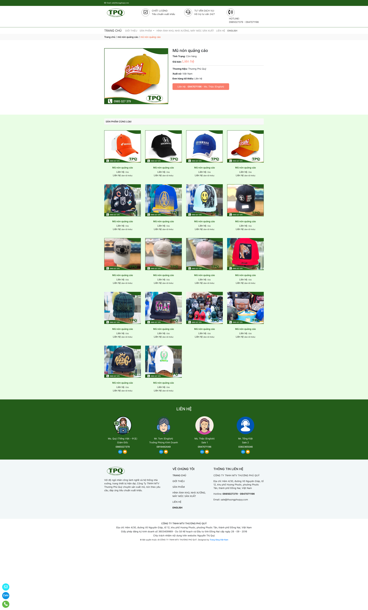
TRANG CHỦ (113, 30)
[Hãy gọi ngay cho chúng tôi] (4, 604)
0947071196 (195, 86)
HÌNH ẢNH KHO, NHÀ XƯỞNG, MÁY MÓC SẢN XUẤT (185, 30)
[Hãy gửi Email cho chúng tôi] (4, 587)
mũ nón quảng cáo (128, 37)
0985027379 (123, 446)
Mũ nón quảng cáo (122, 167)
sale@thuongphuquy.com (234, 499)
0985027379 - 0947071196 (239, 493)
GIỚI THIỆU (131, 30)
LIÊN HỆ (220, 30)
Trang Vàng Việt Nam (219, 540)
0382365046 (245, 446)
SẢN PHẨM (146, 30)
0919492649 (164, 446)
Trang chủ (109, 37)
